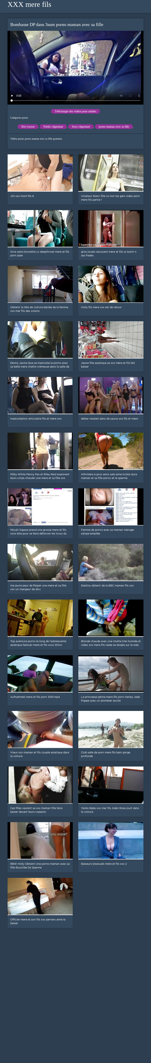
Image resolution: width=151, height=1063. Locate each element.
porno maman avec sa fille (114, 126)
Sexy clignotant (81, 126)
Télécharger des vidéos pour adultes (75, 111)
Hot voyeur (28, 126)
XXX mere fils (29, 4)
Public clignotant (53, 126)
